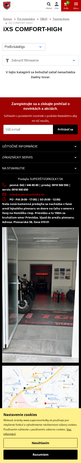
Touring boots (61, 19)
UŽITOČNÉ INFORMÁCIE (20, 146)
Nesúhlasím (40, 443)
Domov (7, 19)
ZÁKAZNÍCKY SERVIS (17, 157)
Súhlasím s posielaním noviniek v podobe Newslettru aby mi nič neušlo (40, 118)
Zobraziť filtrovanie (25, 60)
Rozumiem (41, 454)
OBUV (43, 19)
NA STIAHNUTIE (13, 168)
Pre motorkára (26, 19)
